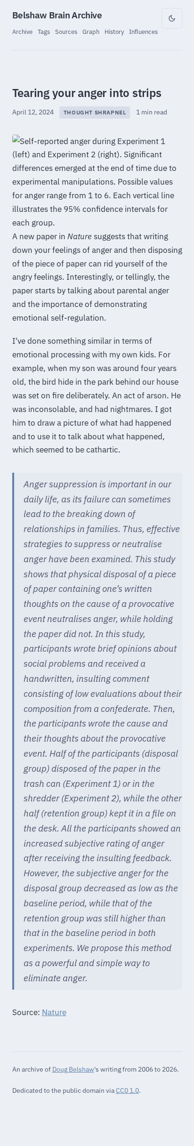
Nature (54, 1012)
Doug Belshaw (73, 1069)
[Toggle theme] (172, 18)
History (114, 31)
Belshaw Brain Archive (57, 15)
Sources (66, 31)
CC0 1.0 (127, 1090)
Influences (143, 31)
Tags (44, 31)
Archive (22, 31)
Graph (90, 31)
